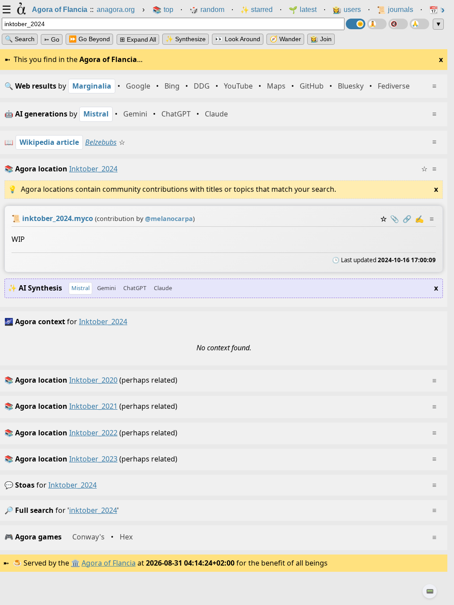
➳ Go (51, 39)
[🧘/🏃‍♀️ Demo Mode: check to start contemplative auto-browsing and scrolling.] (377, 24)
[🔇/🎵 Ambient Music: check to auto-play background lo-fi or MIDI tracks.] (398, 24)
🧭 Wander (285, 39)
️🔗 (407, 219)
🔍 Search (20, 39)
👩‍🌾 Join (321, 39)
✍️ (419, 219)
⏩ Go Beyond (89, 39)
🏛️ (75, 563)
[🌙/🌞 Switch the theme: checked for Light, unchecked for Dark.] (355, 24)
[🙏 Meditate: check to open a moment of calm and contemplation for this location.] (419, 24)
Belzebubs (101, 142)
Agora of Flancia (109, 563)
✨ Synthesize (185, 39)
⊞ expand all (138, 39)
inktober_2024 (72, 485)
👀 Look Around (237, 39)
